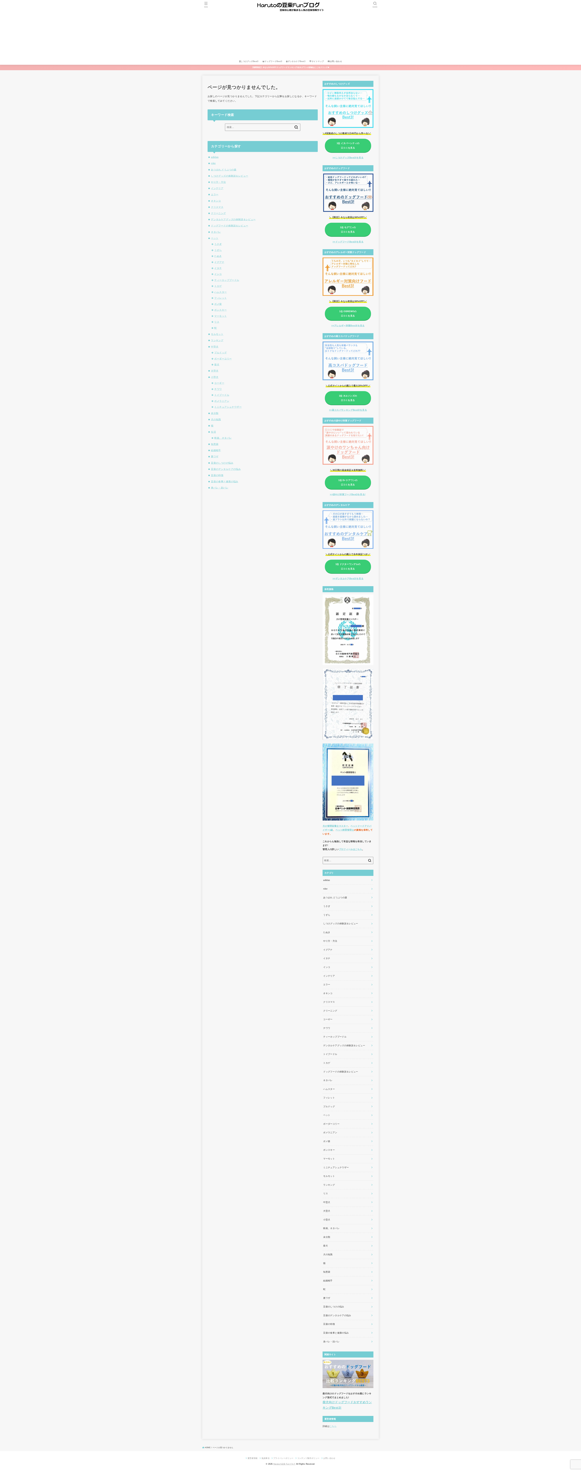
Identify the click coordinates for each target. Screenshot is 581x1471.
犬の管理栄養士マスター (335, 826)
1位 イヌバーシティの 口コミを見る (348, 145)
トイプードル (221, 395)
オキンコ (216, 200)
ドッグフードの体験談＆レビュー (229, 225)
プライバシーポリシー (283, 1458)
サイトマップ (318, 61)
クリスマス (217, 207)
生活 (213, 431)
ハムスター (220, 292)
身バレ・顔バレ (219, 487)
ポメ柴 (218, 304)
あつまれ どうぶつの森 (223, 169)
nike (213, 163)
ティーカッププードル (226, 280)
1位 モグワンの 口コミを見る (348, 229)
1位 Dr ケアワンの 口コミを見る (347, 482)
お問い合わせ (336, 61)
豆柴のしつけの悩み (222, 462)
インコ (218, 274)
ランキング (217, 340)
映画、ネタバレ (223, 438)
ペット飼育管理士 (344, 830)
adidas (214, 157)
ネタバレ (216, 232)
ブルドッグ (220, 352)
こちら (333, 1426)
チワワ (218, 389)
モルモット (217, 334)
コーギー (219, 383)
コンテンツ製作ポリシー (308, 1458)
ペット (214, 238)
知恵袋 (214, 444)
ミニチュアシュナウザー (228, 407)
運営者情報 (253, 1458)
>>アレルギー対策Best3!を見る (348, 325)
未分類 (214, 413)
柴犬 (216, 364)
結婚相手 (216, 450)
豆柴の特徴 (217, 475)
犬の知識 (216, 419)
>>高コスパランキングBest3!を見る (348, 410)
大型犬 (214, 370)
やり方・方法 (218, 182)
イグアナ (219, 262)
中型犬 (214, 346)
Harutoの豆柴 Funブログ (284, 1464)
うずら (218, 250)
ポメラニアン (221, 401)
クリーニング (218, 213)
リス (216, 321)
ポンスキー (220, 310)
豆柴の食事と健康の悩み (224, 481)
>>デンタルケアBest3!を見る (348, 578)
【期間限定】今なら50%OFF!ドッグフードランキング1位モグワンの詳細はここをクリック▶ (290, 67)
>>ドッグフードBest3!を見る (348, 242)
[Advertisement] (290, 35)
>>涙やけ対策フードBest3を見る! (347, 494)
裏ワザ (214, 456)
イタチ (218, 268)
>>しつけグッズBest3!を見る (348, 157)
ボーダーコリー (223, 358)
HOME (207, 1447)
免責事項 (265, 1458)
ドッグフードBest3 (273, 61)
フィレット (220, 298)
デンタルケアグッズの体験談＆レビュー (233, 219)
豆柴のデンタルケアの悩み (226, 469)
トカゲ (218, 286)
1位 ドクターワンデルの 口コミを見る (348, 566)
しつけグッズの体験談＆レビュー (229, 175)
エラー (214, 194)
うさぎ (218, 244)
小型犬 (214, 377)
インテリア (217, 188)
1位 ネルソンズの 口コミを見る (348, 397)
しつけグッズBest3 (249, 61)
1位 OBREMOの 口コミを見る (347, 313)
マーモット (220, 316)
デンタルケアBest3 (296, 61)
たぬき (218, 256)
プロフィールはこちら (350, 849)
